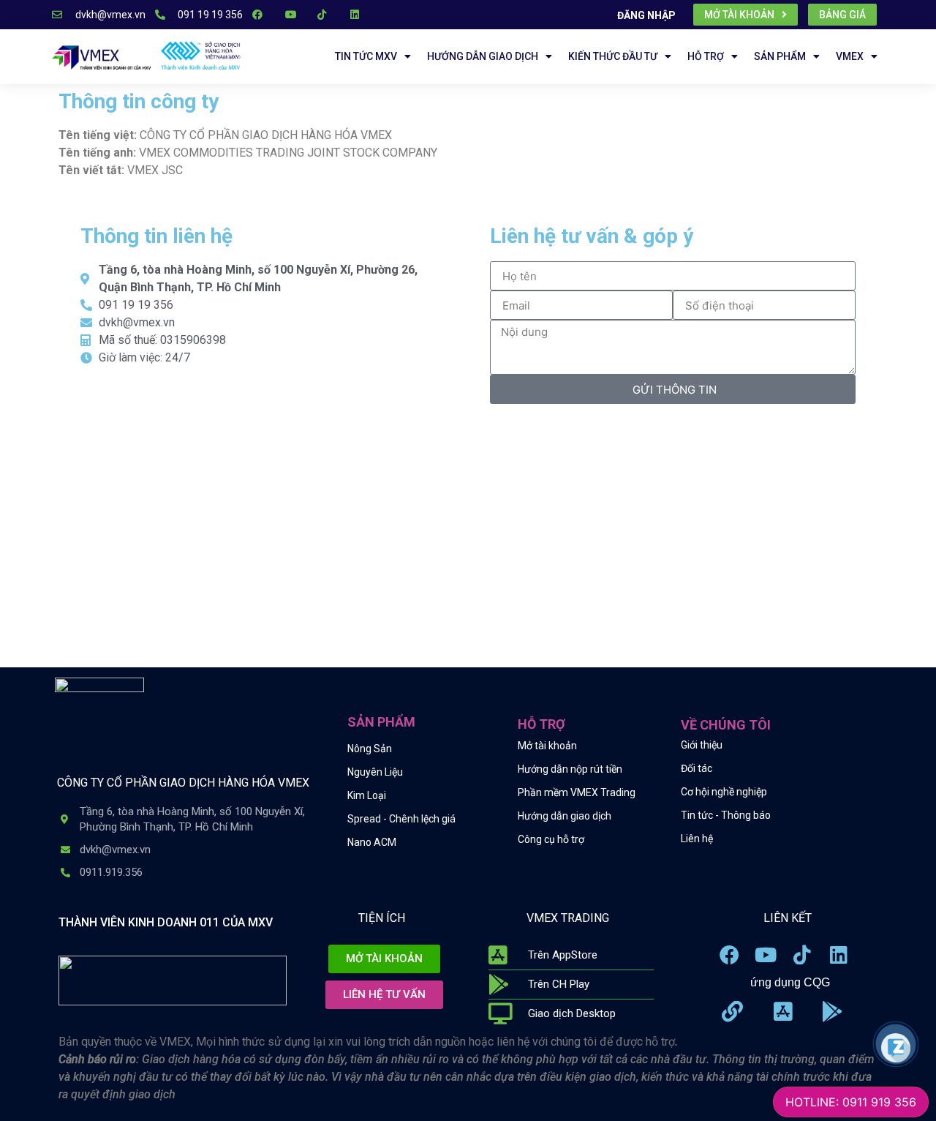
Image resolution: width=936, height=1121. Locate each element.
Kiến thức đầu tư (612, 56)
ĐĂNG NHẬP (646, 15)
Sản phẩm (780, 56)
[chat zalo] (896, 1047)
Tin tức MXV (366, 56)
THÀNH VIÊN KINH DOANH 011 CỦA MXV (165, 922)
